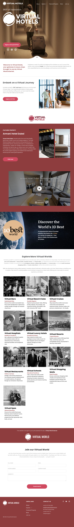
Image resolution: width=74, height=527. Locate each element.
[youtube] (12, 50)
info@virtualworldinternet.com (50, 507)
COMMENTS (10, 474)
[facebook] (8, 50)
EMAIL (39, 463)
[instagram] (16, 50)
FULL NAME (10, 463)
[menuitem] (38, 4)
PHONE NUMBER (12, 468)
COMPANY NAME (42, 468)
